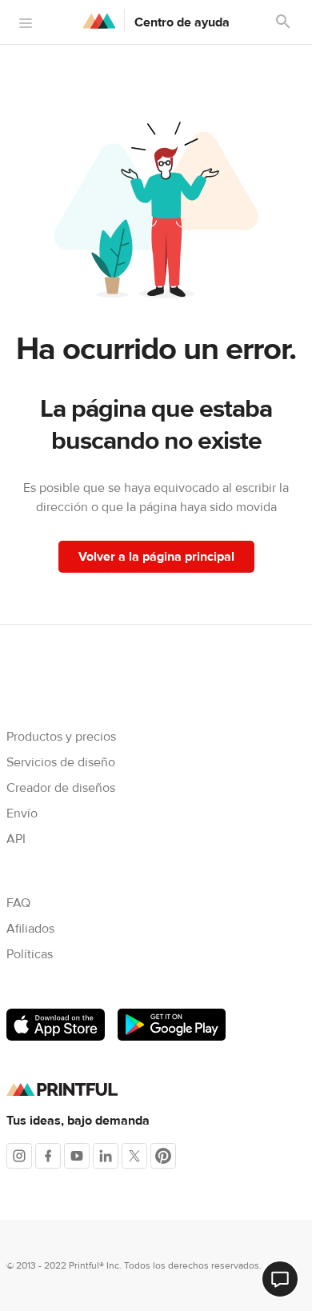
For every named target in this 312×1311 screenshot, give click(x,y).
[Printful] (99, 21)
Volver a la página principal (156, 557)
